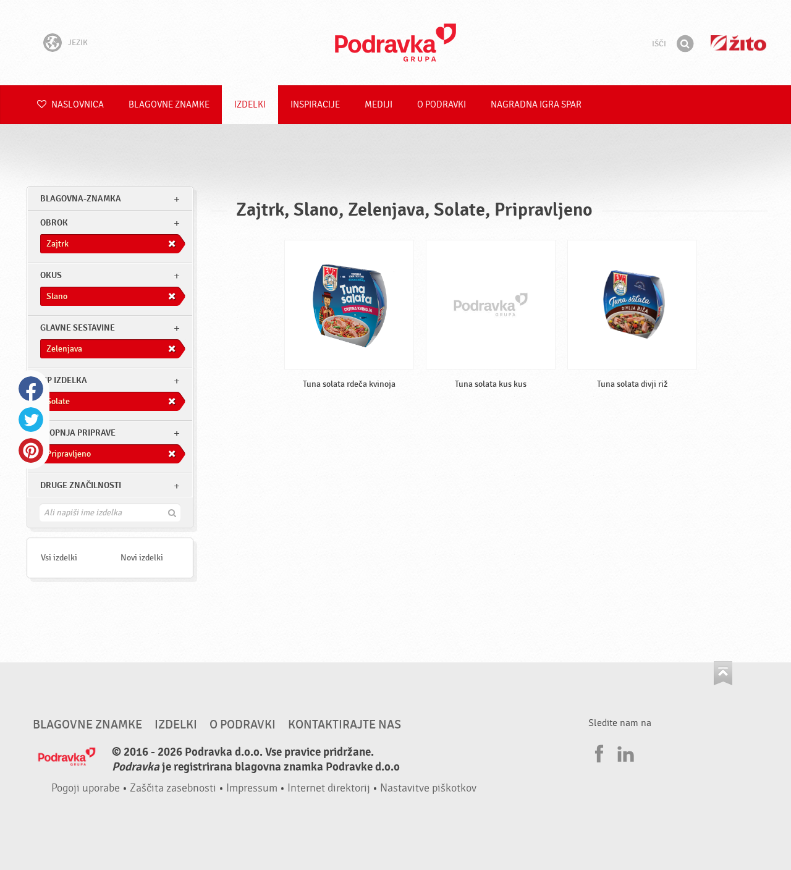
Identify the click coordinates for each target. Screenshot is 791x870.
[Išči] (685, 44)
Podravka (395, 43)
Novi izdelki (142, 557)
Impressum (251, 788)
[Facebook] (597, 752)
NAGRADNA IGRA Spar (536, 104)
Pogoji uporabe (85, 788)
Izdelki (250, 104)
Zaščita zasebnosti (173, 788)
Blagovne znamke (169, 104)
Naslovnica (76, 104)
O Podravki (441, 104)
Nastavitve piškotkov (428, 788)
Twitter (31, 419)
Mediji (378, 104)
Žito (738, 43)
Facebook (31, 388)
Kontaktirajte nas (344, 724)
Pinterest (31, 450)
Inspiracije (315, 104)
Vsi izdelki (59, 557)
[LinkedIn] (624, 752)
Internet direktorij (328, 788)
